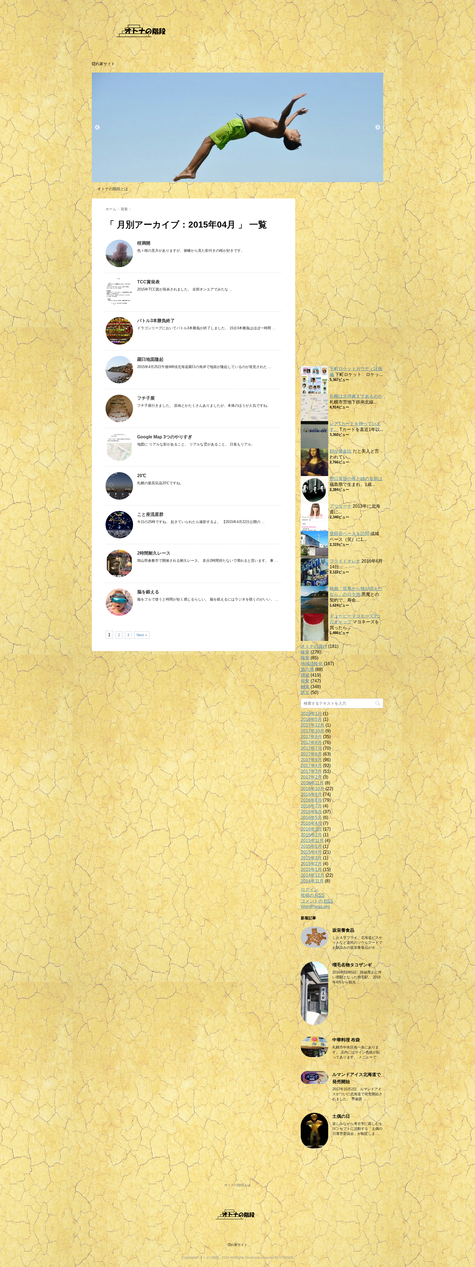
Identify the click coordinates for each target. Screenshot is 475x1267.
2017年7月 (311, 748)
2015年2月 (311, 863)
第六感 (307, 669)
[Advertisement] (342, 280)
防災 (305, 692)
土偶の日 (341, 1116)
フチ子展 (146, 398)
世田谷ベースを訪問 (349, 533)
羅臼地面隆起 (150, 359)
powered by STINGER (277, 1258)
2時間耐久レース (153, 553)
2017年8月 (311, 742)
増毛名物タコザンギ (352, 964)
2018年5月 (311, 719)
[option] (237, 127)
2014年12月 (312, 875)
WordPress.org (315, 906)
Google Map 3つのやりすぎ (164, 437)
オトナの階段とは (112, 189)
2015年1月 (311, 869)
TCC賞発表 (148, 282)
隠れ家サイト (237, 1245)
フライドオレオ (345, 561)
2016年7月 (311, 806)
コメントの (317, 901)
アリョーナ (341, 506)
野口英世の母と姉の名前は (356, 478)
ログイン (309, 889)
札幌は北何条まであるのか (356, 396)
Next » (142, 635)
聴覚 (305, 675)
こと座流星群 (150, 514)
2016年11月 (312, 783)
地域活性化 (312, 663)
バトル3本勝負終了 (156, 320)
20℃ (141, 475)
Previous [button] (97, 127)
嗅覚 (305, 657)
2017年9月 (311, 736)
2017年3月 (311, 771)
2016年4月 (311, 823)
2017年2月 (311, 777)
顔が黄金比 (341, 451)
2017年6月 (311, 754)
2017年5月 (311, 759)
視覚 (305, 681)
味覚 (305, 652)
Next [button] (377, 127)
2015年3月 (311, 858)
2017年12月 (312, 725)
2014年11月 (312, 881)
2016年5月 (311, 817)
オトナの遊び (314, 646)
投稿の (312, 895)
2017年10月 (312, 731)
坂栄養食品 (343, 930)
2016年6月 (311, 811)
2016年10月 (312, 788)
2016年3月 (311, 829)
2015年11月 (312, 840)
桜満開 (143, 243)
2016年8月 (311, 800)
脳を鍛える (148, 592)
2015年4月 (311, 852)
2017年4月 (311, 765)
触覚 (305, 686)
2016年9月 (311, 794)
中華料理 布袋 (346, 1040)
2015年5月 (311, 846)
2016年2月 (311, 834)
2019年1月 (311, 713)
